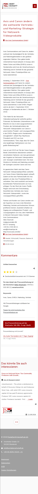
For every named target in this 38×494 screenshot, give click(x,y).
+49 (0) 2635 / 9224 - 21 (13, 452)
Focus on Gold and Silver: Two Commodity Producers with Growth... (17, 374)
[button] (19, 404)
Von (11, 380)
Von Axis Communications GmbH (16, 40)
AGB (3, 467)
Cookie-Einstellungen (8, 470)
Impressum (5, 459)
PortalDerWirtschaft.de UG (17, 437)
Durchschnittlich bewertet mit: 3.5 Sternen (20, 276)
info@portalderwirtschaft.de (13, 448)
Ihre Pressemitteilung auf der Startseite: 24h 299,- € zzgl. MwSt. (18, 324)
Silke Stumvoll (20, 285)
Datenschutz (5, 463)
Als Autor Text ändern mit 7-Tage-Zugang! (18, 336)
